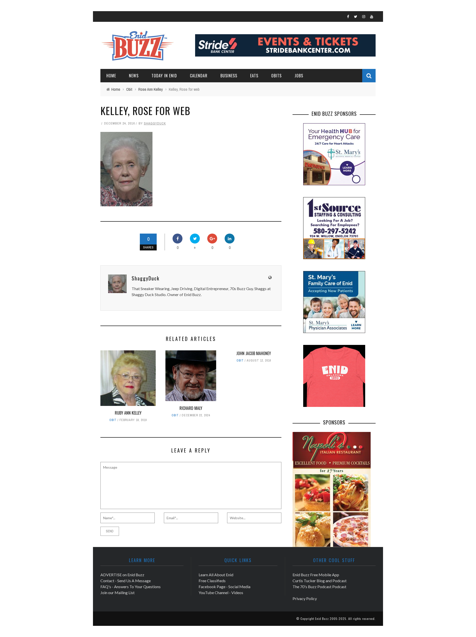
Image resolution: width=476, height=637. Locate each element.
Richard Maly (190, 408)
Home (111, 76)
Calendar (199, 76)
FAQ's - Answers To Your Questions (130, 586)
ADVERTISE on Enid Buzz (122, 574)
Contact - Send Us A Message (125, 580)
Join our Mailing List (117, 592)
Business (228, 76)
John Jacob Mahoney (253, 353)
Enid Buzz (322, 618)
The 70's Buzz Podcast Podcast (319, 586)
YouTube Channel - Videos (221, 592)
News (134, 76)
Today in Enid (164, 76)
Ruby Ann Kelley (128, 413)
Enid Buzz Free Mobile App (316, 574)
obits (276, 76)
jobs (299, 76)
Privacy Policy (305, 598)
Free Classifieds (212, 580)
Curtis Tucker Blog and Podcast (320, 580)
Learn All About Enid (216, 574)
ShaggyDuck (155, 123)
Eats (254, 76)
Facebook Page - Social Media (224, 586)
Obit (113, 420)
